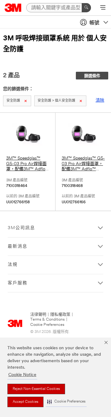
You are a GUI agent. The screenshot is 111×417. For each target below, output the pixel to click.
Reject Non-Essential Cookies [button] (36, 389)
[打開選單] (102, 8)
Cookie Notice (22, 375)
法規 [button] (13, 264)
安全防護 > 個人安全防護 (56, 101)
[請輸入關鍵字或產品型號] (86, 7)
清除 (100, 100)
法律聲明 (38, 315)
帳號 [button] (94, 23)
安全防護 (13, 101)
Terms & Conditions (47, 320)
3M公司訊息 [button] (21, 228)
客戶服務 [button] (17, 283)
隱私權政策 (60, 315)
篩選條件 (92, 76)
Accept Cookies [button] (25, 402)
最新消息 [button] (17, 246)
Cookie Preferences (47, 325)
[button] (66, 402)
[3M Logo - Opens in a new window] (13, 7)
